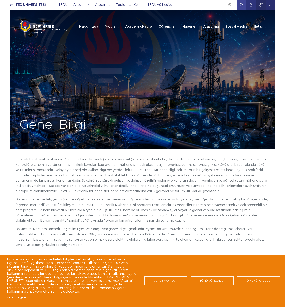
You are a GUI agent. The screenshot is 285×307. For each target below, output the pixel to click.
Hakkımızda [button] (88, 26)
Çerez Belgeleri (17, 297)
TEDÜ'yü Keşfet (159, 5)
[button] (241, 5)
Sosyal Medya (236, 26)
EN (270, 4)
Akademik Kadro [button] (138, 26)
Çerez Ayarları (166, 280)
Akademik (81, 5)
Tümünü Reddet (212, 280)
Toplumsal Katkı (129, 5)
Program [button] (112, 26)
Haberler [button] (189, 26)
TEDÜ (63, 5)
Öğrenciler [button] (167, 26)
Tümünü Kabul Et (258, 280)
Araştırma (102, 5)
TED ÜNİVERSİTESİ (31, 5)
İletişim (260, 26)
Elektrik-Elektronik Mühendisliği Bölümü (50, 30)
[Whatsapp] (229, 4)
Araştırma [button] (211, 26)
